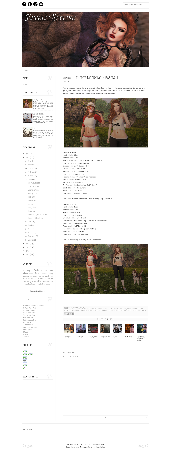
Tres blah (69, 185)
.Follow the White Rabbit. (36, 218)
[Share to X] (70, 313)
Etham (72, 177)
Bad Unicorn (70, 182)
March (30, 233)
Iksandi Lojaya (100, 447)
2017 (28, 154)
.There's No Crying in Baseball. (38, 215)
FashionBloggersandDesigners (34, 305)
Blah (71, 166)
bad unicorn (76, 309)
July (29, 179)
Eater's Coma (71, 163)
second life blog (106, 310)
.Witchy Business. (34, 183)
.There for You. (32, 201)
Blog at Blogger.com (72, 447)
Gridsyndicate (28, 318)
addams (44, 273)
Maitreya (70, 158)
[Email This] (65, 313)
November (31, 165)
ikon (129, 309)
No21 (94, 185)
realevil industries (30, 284)
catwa (30, 278)
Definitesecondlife (29, 320)
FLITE (70, 193)
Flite (69, 234)
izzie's (134, 309)
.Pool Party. (31, 197)
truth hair (42, 284)
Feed (24, 4)
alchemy (26, 276)
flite (100, 309)
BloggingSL (27, 322)
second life (93, 310)
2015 (28, 244)
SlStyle (25, 334)
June (29, 222)
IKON (69, 169)
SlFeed (25, 332)
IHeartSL (26, 337)
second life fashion (122, 310)
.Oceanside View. (33, 190)
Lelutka (70, 155)
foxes (105, 309)
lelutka (67, 310)
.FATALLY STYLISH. (84, 444)
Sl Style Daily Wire (29, 308)
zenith (48, 284)
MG (71, 221)
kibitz (140, 309)
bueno (25, 278)
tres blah (136, 310)
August (30, 176)
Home (25, 84)
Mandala (70, 180)
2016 (28, 158)
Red (74, 307)
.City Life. (30, 204)
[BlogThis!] (68, 313)
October (30, 168)
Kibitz (72, 171)
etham (94, 309)
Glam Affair (73, 161)
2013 (28, 251)
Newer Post (64, 417)
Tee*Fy (68, 229)
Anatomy (26, 270)
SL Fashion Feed (29, 310)
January (31, 240)
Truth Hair (70, 215)
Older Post (146, 417)
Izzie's (70, 191)
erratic (37, 278)
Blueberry (71, 188)
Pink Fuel (70, 174)
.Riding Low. (32, 211)
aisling (51, 273)
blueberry (86, 309)
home (27, 70)
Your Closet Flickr (29, 313)
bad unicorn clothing (37, 276)
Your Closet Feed (29, 315)
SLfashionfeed (28, 325)
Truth (143, 310)
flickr (41, 4)
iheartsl (122, 309)
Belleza (38, 270)
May (29, 225)
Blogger (42, 291)
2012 (28, 255)
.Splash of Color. (38, 114)
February (31, 236)
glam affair (113, 309)
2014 (28, 247)
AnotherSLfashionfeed (31, 327)
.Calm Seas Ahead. (34, 187)
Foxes (69, 199)
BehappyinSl (27, 330)
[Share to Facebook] (73, 313)
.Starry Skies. (32, 208)
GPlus (35, 4)
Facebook (30, 4)
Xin (68, 240)
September (31, 172)
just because (48, 281)
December (31, 161)
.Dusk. (35, 128)
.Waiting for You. (33, 193)
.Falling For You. (38, 100)
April (29, 229)
